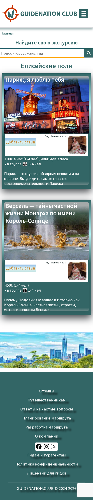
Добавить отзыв (20, 142)
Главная (8, 33)
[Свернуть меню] (83, 13)
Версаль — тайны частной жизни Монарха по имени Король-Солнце (41, 213)
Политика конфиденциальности (46, 464)
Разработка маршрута (47, 427)
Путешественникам (47, 400)
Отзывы (46, 391)
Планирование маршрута (46, 418)
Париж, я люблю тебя (34, 79)
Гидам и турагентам (46, 455)
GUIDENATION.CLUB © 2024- (46, 488)
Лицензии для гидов (46, 473)
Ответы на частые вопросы (46, 409)
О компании (46, 436)
